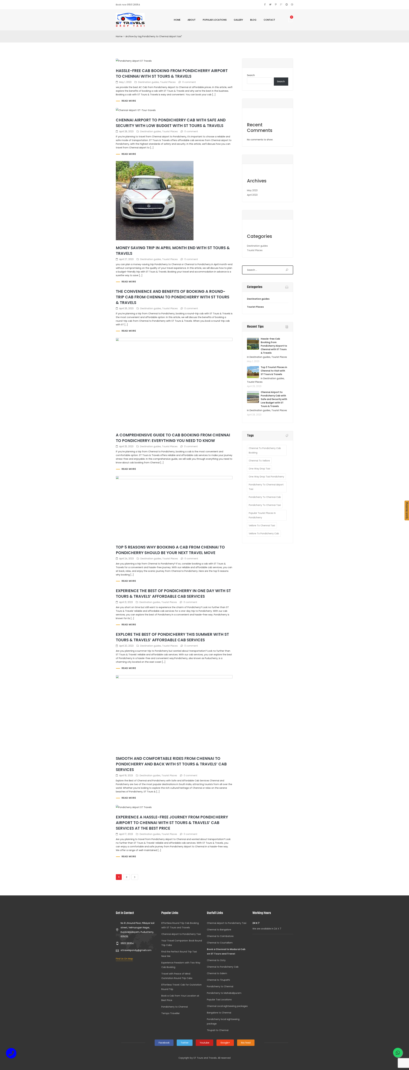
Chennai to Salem (217, 973)
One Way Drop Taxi (259, 468)
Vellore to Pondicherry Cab (264, 533)
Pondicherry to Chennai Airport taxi (266, 487)
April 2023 (252, 194)
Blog (253, 19)
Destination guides (148, 82)
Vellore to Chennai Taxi (262, 525)
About (192, 19)
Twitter (185, 1042)
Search (251, 75)
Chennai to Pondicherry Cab (223, 966)
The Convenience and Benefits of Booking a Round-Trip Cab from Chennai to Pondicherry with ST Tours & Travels (172, 297)
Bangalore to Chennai (219, 1012)
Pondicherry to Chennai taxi (265, 505)
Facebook (164, 1042)
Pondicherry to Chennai (174, 1006)
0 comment (189, 82)
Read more (129, 100)
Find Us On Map (124, 958)
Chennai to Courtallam (220, 942)
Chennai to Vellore (259, 460)
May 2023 (252, 190)
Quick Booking (406, 510)
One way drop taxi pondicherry (266, 476)
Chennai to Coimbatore (220, 936)
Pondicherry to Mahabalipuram (224, 993)
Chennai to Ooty (216, 960)
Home (177, 19)
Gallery (238, 19)
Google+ (225, 1042)
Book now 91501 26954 (128, 4)
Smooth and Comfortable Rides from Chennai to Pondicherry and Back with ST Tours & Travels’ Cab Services (171, 764)
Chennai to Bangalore (219, 929)
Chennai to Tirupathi (218, 980)
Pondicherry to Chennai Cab (265, 497)
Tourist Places (168, 82)
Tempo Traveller (170, 1013)
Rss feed (246, 1042)
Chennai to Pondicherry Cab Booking (265, 450)
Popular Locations (215, 19)
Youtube (204, 1042)
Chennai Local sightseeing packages (227, 1006)
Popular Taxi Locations (219, 999)
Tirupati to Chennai (217, 1030)
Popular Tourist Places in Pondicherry (262, 515)
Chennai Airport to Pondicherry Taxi (181, 934)
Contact (269, 19)
